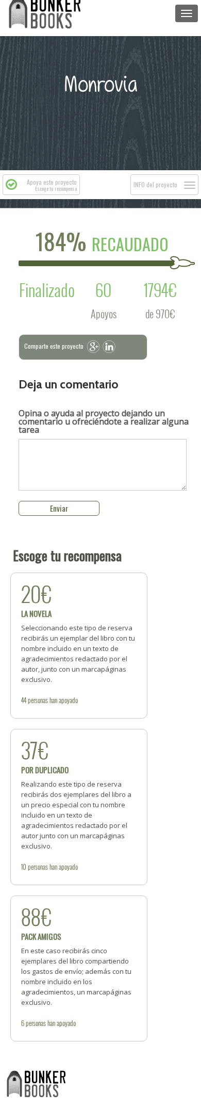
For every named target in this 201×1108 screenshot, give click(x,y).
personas (38, 700)
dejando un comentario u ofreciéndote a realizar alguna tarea (104, 421)
